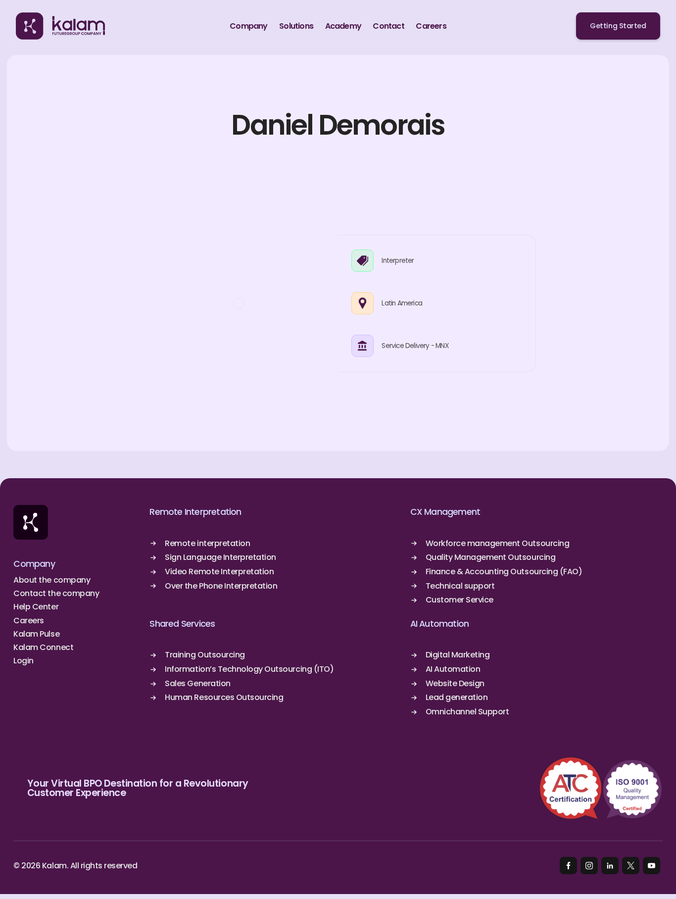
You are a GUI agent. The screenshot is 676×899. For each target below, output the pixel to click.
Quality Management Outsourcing (491, 557)
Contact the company (56, 594)
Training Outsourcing (204, 655)
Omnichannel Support (467, 712)
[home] (60, 26)
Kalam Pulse (36, 634)
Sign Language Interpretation (220, 557)
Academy (343, 26)
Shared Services (182, 624)
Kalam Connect (43, 647)
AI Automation (439, 624)
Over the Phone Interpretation (221, 586)
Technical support (460, 586)
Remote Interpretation (195, 512)
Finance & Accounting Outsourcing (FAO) (504, 572)
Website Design (455, 684)
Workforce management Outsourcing (498, 544)
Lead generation (457, 697)
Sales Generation (197, 684)
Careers (28, 621)
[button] (248, 26)
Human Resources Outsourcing (224, 697)
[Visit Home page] (30, 522)
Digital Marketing (458, 655)
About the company (51, 580)
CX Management (445, 512)
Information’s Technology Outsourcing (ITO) (249, 669)
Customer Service (459, 600)
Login (23, 661)
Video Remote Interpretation (219, 572)
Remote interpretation (207, 544)
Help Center (35, 607)
